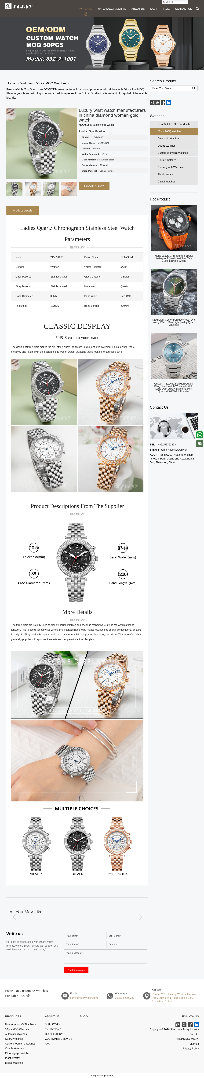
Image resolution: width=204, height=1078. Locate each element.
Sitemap (194, 1043)
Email (73, 993)
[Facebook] (163, 102)
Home (11, 83)
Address (156, 990)
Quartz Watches (14, 1038)
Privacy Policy (191, 1048)
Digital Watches (14, 1062)
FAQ (47, 1043)
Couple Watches (14, 1048)
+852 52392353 (163, 444)
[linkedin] (168, 102)
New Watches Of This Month (21, 1024)
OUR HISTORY (54, 1034)
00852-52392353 (125, 998)
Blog (166, 8)
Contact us (183, 8)
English (169, 2)
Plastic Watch (12, 1058)
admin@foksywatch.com (169, 449)
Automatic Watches (16, 1034)
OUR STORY (52, 1024)
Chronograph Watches (17, 1053)
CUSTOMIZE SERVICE (58, 1038)
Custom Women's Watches (20, 1043)
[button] (141, 917)
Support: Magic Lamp (102, 1075)
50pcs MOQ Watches (51, 83)
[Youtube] (157, 102)
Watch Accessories (112, 8)
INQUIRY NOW (94, 185)
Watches (85, 8)
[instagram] (152, 102)
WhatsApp (121, 993)
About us (138, 8)
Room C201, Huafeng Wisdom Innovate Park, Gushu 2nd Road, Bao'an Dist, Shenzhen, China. (172, 458)
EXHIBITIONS (53, 1029)
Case (153, 8)
